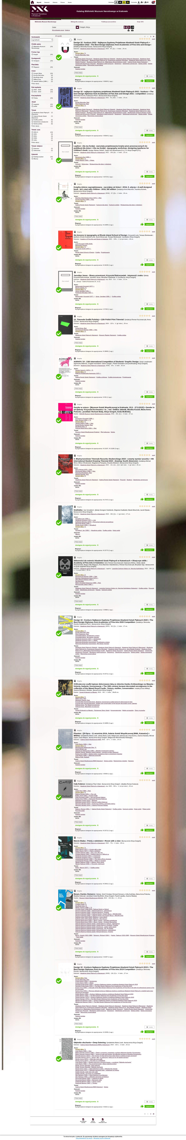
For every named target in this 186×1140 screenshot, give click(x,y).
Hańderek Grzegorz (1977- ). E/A (85, 520)
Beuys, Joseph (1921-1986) (83, 935)
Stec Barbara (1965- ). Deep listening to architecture (91, 1075)
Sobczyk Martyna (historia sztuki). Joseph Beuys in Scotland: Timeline (96, 925)
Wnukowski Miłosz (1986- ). (85, 471)
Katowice (131, 761)
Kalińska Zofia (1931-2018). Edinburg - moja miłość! (91, 917)
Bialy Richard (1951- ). (83, 420)
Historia (55, 2)
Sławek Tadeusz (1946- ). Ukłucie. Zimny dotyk (89, 862)
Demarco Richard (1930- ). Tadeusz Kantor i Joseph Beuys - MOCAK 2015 (98, 914)
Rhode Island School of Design (84, 252)
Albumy (77, 534)
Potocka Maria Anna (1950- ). (86, 428)
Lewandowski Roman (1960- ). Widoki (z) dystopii (90, 860)
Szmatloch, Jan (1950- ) (82, 530)
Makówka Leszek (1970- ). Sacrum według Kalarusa (91, 802)
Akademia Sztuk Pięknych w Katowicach (92, 48)
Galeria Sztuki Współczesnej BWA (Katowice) (89, 761)
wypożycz (149, 81)
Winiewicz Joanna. (82, 700)
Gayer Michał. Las (81, 749)
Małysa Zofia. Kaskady (82, 757)
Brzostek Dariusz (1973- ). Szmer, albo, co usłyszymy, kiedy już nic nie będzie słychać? (102, 1057)
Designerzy (118, 63)
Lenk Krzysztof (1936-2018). (84, 244)
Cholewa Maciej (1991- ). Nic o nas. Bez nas (89, 852)
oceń (153, 39)
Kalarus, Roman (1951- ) (83, 809)
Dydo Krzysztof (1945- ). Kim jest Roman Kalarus (90, 797)
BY (128, 2)
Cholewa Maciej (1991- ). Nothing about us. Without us (92, 854)
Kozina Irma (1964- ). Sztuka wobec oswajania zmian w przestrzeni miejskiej (98, 754)
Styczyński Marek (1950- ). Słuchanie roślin (88, 1080)
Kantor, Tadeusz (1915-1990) (120, 935)
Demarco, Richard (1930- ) (102, 935)
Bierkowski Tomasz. (81, 245)
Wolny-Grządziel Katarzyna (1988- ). (88, 583)
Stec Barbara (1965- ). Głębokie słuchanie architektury (92, 1077)
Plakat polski (146, 809)
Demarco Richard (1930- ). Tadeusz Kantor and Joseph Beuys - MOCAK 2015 (99, 915)
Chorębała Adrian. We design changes (87, 637)
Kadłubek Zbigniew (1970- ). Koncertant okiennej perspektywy (94, 522)
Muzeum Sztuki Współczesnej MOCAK (91, 898)
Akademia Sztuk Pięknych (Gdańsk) (104, 58)
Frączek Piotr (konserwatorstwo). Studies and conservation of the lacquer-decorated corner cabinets (106, 703)
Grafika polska (116, 296)
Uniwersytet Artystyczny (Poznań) (85, 63)
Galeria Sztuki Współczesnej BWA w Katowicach (95, 1044)
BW (120, 2)
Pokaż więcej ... (35, 83)
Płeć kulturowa (105, 432)
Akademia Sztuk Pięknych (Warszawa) (134, 647)
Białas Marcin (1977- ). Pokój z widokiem (87, 851)
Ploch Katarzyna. (82, 104)
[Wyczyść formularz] (128, 30)
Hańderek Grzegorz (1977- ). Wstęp (86, 640)
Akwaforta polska (96, 530)
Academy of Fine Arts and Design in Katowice (94, 239)
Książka (98, 590)
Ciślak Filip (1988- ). (83, 791)
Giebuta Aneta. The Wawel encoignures (87, 705)
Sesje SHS (140, 22)
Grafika (97, 252)
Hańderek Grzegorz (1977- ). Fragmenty (87, 857)
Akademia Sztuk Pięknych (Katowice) (127, 58)
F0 (139, 2)
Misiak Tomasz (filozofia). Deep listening (87, 1065)
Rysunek (123, 480)
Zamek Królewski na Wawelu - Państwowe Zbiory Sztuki (92, 710)
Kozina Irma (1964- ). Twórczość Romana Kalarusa (91, 799)
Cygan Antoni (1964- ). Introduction (86, 981)
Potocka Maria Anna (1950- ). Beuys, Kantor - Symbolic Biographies (96, 922)
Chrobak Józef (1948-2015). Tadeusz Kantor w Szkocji (92, 909)
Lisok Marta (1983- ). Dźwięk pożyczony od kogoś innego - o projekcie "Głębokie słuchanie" (103, 1062)
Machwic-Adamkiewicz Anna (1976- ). (88, 198)
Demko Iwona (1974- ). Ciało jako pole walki (88, 1059)
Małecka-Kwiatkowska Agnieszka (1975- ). (88, 373)
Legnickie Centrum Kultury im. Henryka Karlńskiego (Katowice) (118, 588)
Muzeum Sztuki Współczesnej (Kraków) (87, 432)
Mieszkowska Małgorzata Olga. (85, 747)
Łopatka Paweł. (81, 904)
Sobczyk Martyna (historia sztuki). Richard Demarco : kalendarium (95, 930)
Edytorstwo (85, 164)
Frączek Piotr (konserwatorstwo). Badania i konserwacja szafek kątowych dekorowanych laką (103, 702)
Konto (70, 2)
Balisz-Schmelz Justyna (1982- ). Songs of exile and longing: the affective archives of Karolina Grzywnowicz (108, 1054)
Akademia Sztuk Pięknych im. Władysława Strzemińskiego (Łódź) (107, 62)
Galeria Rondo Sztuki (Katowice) (138, 62)
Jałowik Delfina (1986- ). (84, 423)
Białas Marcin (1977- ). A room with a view (88, 849)
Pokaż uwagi (78, 72)
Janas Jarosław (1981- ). (83, 291)
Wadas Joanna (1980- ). (83, 907)
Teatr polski (79, 937)
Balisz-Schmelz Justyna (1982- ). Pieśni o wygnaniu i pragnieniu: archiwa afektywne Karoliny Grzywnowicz (107, 1052)
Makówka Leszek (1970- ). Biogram (86, 800)
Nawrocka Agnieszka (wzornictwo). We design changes (92, 643)
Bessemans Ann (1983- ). (83, 157)
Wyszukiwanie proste (58, 30)
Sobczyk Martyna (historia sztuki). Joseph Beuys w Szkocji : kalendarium (97, 923)
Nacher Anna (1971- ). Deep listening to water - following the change (96, 1068)
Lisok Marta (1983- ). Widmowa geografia (88, 755)
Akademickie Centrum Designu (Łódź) (139, 112)
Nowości (47, 2)
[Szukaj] (132, 27)
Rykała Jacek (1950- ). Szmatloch (85, 525)
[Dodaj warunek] (128, 27)
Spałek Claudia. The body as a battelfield (87, 1073)
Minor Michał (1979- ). (83, 469)
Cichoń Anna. (81, 328)
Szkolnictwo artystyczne (130, 63)
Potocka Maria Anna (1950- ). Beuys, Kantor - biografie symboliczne (96, 920)
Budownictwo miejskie (120, 761)
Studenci (129, 480)
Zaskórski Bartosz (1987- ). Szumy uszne (88, 1081)
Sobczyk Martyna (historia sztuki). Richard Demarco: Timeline (94, 931)
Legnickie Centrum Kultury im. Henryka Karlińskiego (128, 568)
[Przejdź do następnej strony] (150, 36)
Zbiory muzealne (140, 710)
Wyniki (39, 2)
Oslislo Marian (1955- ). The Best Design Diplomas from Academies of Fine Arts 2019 (101, 995)
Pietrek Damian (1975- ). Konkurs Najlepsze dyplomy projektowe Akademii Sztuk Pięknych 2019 (104, 997)
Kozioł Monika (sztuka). (84, 425)
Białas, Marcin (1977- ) (82, 867)
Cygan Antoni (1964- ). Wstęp (84, 983)
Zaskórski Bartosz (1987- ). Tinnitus (86, 1083)
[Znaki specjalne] (132, 30)
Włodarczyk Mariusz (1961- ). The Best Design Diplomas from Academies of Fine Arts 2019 (103, 1002)
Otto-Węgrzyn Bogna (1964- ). (84, 579)
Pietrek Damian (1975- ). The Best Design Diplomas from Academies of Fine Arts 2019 (101, 999)
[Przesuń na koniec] (153, 36)
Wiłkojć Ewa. (80, 698)
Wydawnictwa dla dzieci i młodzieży (100, 164)
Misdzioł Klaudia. (82, 474)
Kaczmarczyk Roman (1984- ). (86, 330)
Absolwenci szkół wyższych (105, 63)
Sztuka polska (142, 63)
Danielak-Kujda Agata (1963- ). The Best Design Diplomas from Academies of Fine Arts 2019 (103, 986)
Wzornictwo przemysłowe (95, 65)
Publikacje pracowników (108, 22)
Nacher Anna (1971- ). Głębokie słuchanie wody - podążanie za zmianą (97, 1070)
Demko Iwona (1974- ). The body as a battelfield (90, 1060)
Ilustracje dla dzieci (102, 205)
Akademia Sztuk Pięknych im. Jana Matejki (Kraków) (124, 649)
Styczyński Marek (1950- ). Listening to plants (89, 1078)
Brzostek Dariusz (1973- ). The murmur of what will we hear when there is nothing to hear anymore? (106, 1056)
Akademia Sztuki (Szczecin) (83, 58)
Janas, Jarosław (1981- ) (103, 296)
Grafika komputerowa (114, 377)
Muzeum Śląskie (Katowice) (107, 335)
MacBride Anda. (81, 426)
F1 (142, 2)
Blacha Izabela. (81, 288)
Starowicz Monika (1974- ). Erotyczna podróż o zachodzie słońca (95, 803)
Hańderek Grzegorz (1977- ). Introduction (88, 639)
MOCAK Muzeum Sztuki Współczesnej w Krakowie (94, 414)
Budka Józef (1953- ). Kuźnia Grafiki (86, 795)
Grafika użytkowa (101, 377)
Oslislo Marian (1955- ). (84, 160)
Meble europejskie (128, 710)
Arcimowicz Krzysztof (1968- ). (84, 418)
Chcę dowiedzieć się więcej (84, 1138)
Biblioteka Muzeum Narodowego (45, 22)
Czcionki (78, 164)
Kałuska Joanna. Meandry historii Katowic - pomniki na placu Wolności (96, 752)
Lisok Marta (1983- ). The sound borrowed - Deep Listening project (95, 1064)
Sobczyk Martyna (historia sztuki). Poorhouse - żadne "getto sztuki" (95, 927)
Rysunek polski (80, 810)
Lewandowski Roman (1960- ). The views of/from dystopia (93, 859)
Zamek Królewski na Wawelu (88, 692)
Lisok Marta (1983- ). (83, 744)
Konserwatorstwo (116, 710)
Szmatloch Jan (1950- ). (82, 518)
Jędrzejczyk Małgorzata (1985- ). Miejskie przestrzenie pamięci (94, 750)
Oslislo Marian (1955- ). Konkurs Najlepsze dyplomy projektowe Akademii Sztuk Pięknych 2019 (104, 994)
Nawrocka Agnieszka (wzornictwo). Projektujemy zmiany (92, 642)
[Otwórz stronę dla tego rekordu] (66, 49)
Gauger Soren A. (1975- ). (84, 370)
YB (124, 2)
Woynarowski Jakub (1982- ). (84, 584)
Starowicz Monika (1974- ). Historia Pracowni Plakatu (91, 805)
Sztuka (113, 432)
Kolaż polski (116, 530)
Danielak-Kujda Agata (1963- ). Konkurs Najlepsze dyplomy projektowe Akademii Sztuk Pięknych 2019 (106, 984)
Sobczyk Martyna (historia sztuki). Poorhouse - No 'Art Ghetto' (94, 928)
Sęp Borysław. (79, 581)
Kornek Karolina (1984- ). (84, 199)
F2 (146, 2)
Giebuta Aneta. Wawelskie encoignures (87, 706)
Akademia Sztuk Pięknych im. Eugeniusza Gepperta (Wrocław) (109, 60)
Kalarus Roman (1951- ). (85, 794)
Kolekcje (67, 30)
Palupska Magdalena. (83, 473)
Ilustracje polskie (114, 205)
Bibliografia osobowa (77, 22)
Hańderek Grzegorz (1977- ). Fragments (87, 856)
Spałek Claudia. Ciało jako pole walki (86, 1072)
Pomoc (63, 2)
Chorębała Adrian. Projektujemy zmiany (87, 635)
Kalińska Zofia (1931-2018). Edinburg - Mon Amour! (91, 919)
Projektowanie (105, 252)
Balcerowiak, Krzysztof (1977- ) (84, 296)
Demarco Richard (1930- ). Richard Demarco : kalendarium (93, 910)
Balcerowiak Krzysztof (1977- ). (84, 286)
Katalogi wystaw (80, 69)
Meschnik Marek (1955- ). (83, 523)
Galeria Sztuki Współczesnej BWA (90, 739)
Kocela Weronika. (82, 55)
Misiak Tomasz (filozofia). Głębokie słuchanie (89, 1067)
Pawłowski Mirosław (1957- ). (84, 292)
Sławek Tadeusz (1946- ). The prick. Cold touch (89, 864)
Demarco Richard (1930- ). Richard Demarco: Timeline (92, 912)
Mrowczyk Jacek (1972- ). (83, 248)
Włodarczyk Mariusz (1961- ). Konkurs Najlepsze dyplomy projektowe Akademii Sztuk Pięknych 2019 (106, 1000)
